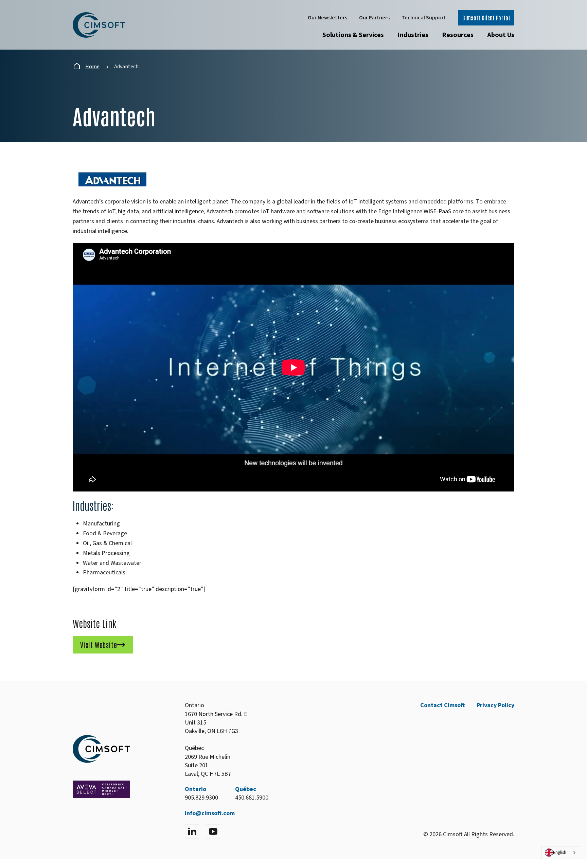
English (559, 852)
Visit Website (98, 644)
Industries (412, 35)
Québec (245, 789)
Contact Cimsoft (442, 705)
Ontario (195, 789)
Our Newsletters (327, 17)
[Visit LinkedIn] (192, 831)
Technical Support (424, 17)
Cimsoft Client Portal (486, 17)
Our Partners (374, 17)
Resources (458, 35)
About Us (500, 35)
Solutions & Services (353, 35)
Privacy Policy (495, 705)
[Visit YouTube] (213, 831)
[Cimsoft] (99, 25)
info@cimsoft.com (210, 813)
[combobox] (560, 852)
